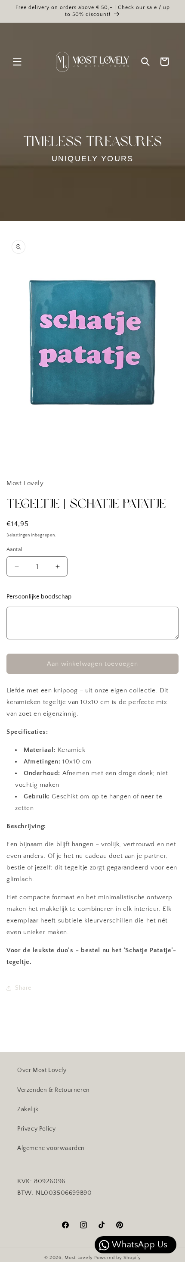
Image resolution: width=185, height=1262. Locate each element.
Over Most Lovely (42, 1070)
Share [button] (23, 988)
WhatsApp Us (139, 1245)
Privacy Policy (36, 1128)
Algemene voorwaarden (51, 1148)
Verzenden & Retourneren (53, 1090)
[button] (17, 61)
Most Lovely (79, 1257)
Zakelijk (28, 1109)
